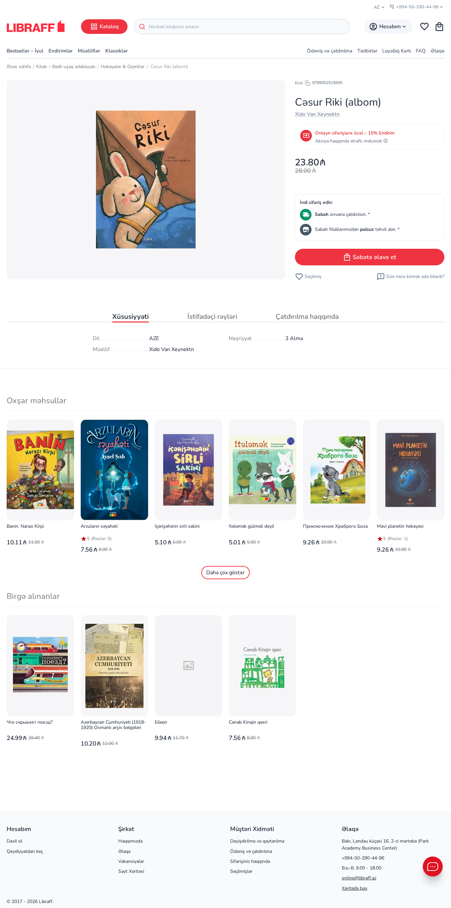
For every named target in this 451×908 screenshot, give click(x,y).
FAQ (421, 50)
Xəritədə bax (354, 888)
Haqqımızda (130, 841)
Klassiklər (116, 50)
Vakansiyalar (131, 861)
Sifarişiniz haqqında (250, 861)
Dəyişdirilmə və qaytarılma (257, 841)
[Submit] (142, 26)
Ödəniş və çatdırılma (329, 50)
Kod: (299, 83)
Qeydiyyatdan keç (25, 851)
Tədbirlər (367, 50)
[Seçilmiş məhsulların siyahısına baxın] (424, 26)
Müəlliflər (89, 50)
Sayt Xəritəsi (131, 871)
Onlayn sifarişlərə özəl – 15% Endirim (355, 133)
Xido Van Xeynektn (317, 114)
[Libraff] (36, 26)
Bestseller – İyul (25, 50)
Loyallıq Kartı (396, 50)
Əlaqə (437, 50)
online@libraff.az (359, 878)
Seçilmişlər (241, 871)
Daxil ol (14, 841)
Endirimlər (60, 50)
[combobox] (242, 26)
